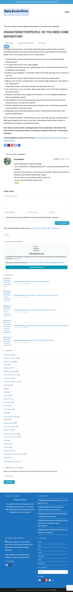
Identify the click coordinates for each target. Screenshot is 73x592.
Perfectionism (7, 399)
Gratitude (6, 419)
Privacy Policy (53, 590)
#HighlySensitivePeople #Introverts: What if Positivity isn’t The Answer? (35, 310)
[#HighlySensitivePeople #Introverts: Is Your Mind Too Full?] (8, 282)
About (40, 545)
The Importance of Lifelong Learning (14, 454)
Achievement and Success (11, 437)
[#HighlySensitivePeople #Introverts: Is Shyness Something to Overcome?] (8, 296)
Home (39, 542)
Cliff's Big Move (8, 355)
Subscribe (9, 482)
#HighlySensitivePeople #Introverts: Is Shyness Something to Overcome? (36, 295)
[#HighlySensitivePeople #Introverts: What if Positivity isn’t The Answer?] (8, 311)
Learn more (16, 258)
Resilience (6, 406)
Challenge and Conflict (10, 371)
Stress (5, 412)
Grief (5, 388)
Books (40, 552)
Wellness (6, 457)
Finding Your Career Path (10, 358)
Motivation (6, 447)
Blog (39, 549)
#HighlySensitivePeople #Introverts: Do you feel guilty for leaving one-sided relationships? (41, 325)
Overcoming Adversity (10, 426)
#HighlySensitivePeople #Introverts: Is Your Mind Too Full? (31, 281)
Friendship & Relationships (11, 381)
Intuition (6, 392)
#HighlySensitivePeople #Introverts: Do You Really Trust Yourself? (34, 340)
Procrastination (8, 402)
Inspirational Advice (9, 423)
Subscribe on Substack (36, 267)
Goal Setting (7, 385)
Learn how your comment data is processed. (45, 228)
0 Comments (26, 283)
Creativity (6, 440)
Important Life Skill (9, 361)
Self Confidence (8, 409)
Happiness (7, 443)
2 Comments (42, 43)
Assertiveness (7, 368)
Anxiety (6, 364)
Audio (40, 559)
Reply (67, 159)
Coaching (41, 556)
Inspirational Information (26, 43)
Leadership (7, 395)
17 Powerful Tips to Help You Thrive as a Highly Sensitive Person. (46, 262)
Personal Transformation (10, 434)
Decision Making (8, 378)
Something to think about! (11, 461)
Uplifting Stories (8, 430)
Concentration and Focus (10, 375)
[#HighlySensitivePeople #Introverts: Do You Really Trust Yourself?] (8, 341)
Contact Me (41, 563)
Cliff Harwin (9, 43)
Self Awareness (8, 450)
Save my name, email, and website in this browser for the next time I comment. (32, 217)
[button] (6, 46)
